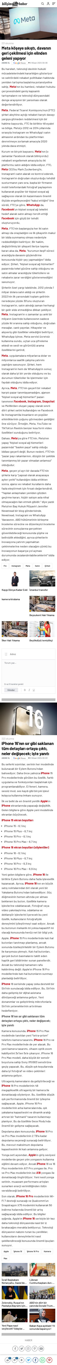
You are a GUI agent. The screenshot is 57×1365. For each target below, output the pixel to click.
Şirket (47, 566)
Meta (28, 566)
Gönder (11, 690)
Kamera (47, 1251)
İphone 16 (18, 1251)
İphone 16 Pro (33, 1251)
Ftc (5, 566)
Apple (6, 1251)
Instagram (16, 566)
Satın (37, 566)
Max (5, 1258)
